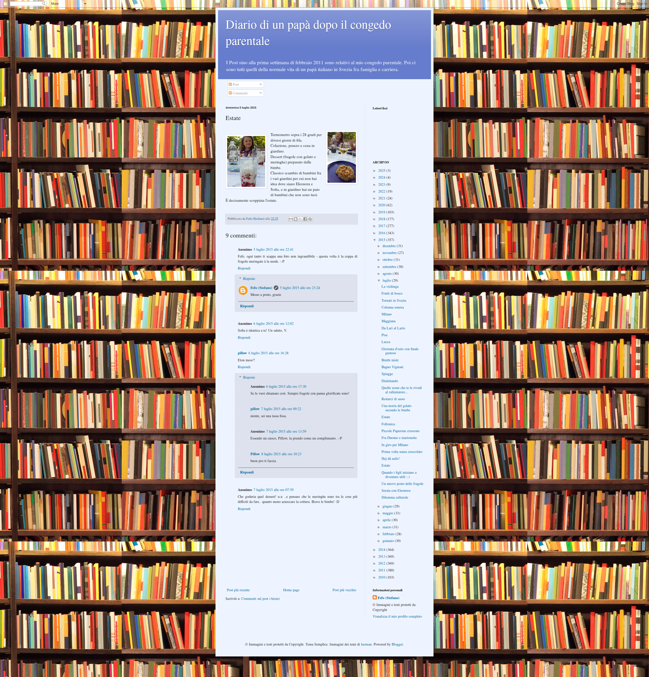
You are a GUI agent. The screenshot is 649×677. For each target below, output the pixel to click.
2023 (382, 184)
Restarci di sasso (393, 398)
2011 (382, 570)
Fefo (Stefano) (261, 287)
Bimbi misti (390, 360)
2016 (382, 232)
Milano (387, 314)
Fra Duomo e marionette (399, 437)
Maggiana (388, 320)
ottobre (388, 259)
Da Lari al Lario (393, 328)
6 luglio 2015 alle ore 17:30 (286, 386)
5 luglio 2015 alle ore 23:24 (300, 287)
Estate (386, 416)
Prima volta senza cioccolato (402, 451)
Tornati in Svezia (394, 300)
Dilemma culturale (395, 497)
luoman (366, 644)
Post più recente (238, 589)
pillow (242, 353)
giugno (388, 506)
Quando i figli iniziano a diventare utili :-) (399, 474)
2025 (382, 170)
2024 (382, 177)
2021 (382, 198)
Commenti (240, 93)
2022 (382, 191)
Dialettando (390, 380)
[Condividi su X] (300, 219)
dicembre (390, 245)
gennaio (389, 540)
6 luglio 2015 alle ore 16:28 (268, 352)
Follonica (388, 423)
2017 (382, 225)
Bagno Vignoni (392, 366)
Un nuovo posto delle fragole (402, 483)
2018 (382, 218)
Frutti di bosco (392, 293)
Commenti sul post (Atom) (260, 598)
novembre (390, 252)
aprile (387, 519)
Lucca (386, 341)
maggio (388, 513)
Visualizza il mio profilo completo (397, 616)
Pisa (384, 334)
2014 (382, 549)
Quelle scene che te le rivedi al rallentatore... (402, 389)
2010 (382, 577)
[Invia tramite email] (290, 219)
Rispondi (244, 268)
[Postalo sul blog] (295, 219)
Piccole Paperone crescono (401, 430)
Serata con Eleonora (396, 490)
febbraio (389, 533)
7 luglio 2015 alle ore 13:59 (286, 431)
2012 (382, 563)
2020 (382, 204)
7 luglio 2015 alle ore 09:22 (281, 408)
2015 (382, 239)
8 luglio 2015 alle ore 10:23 (281, 453)
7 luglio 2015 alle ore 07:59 (274, 489)
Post (235, 84)
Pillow (255, 453)
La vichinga (390, 286)
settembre (390, 266)
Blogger (397, 644)
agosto (388, 273)
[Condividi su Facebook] (305, 219)
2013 (382, 556)
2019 (382, 212)
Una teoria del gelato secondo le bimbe (396, 407)
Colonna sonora (393, 307)
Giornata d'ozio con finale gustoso (400, 351)
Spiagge (387, 373)
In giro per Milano (395, 444)
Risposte (249, 278)
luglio (387, 280)
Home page (291, 589)
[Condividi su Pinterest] (310, 219)
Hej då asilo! (391, 458)
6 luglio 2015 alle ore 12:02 (274, 323)
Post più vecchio (344, 589)
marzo (387, 526)
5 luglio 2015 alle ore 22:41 (274, 249)
